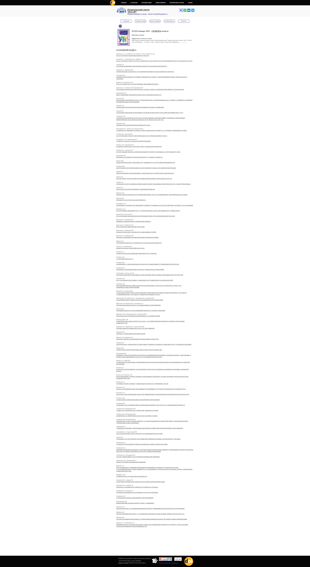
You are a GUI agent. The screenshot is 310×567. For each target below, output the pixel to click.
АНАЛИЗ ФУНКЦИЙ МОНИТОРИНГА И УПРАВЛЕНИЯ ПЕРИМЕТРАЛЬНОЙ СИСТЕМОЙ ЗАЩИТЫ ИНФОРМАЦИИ (151, 519)
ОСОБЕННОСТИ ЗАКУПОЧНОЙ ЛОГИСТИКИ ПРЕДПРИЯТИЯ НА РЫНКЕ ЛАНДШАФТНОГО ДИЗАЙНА (148, 439)
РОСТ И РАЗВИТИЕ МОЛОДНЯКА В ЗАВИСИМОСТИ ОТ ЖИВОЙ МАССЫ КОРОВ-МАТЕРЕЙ (144, 280)
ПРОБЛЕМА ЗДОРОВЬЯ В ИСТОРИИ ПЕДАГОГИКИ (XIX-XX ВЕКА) (137, 487)
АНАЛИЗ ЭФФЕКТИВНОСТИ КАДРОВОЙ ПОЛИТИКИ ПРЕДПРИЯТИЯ (138, 457)
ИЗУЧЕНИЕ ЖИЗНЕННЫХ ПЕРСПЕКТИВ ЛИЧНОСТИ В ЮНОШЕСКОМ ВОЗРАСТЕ (141, 66)
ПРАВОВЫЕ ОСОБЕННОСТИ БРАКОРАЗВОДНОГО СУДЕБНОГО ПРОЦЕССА (139, 157)
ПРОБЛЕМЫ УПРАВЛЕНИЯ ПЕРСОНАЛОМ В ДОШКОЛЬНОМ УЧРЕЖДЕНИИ (140, 269)
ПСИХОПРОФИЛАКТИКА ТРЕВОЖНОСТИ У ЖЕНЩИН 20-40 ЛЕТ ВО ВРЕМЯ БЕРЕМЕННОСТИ (145, 162)
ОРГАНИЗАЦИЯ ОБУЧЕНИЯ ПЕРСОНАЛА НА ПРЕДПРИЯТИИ (135, 328)
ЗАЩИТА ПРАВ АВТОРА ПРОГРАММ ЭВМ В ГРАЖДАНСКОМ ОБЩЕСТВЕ (139, 350)
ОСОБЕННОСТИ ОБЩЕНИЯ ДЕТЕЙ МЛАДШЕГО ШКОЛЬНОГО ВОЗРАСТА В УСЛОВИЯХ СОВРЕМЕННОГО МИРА (151, 130)
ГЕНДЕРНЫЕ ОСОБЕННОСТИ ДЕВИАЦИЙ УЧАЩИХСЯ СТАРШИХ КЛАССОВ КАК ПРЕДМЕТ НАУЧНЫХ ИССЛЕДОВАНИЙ (154, 205)
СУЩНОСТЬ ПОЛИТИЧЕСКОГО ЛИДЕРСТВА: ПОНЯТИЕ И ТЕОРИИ (137, 410)
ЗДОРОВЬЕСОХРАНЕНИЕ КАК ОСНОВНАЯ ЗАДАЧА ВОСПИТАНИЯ (137, 492)
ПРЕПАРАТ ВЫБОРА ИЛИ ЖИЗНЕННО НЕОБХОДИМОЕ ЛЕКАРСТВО (137, 339)
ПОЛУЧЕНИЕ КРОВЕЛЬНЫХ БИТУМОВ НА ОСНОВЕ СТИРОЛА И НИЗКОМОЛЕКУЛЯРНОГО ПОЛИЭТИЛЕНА (150, 89)
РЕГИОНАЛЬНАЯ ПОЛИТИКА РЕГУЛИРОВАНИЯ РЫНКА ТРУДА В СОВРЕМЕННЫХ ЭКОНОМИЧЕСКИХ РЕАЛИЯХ (151, 194)
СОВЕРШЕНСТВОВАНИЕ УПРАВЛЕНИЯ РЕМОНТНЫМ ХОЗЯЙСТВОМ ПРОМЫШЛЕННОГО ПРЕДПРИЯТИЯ (149, 428)
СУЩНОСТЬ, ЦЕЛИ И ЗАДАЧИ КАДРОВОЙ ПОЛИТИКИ (133, 141)
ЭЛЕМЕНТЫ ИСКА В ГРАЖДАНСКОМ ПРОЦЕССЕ (131, 476)
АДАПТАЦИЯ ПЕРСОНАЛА (124, 259)
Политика (120, 562)
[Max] (181, 10)
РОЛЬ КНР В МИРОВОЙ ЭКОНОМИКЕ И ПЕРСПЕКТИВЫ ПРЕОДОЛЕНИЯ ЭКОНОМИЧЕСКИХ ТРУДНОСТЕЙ (149, 275)
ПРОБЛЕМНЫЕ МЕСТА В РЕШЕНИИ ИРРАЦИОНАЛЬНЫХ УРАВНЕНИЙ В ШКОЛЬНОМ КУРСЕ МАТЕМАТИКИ (150, 508)
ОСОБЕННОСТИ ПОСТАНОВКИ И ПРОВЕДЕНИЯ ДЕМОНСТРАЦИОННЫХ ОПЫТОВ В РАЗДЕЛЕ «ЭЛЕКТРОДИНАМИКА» (153, 184)
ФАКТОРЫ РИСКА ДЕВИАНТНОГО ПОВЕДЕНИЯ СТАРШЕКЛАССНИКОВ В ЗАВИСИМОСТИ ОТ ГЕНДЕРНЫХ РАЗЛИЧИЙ (153, 344)
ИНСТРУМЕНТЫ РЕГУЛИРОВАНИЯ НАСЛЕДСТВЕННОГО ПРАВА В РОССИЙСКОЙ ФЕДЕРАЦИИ (146, 168)
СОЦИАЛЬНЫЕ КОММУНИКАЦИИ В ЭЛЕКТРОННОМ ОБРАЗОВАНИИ (138, 400)
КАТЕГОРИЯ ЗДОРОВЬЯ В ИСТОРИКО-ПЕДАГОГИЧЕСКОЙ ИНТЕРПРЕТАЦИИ (140, 482)
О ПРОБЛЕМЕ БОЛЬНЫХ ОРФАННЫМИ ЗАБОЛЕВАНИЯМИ (134, 498)
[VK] (188, 10)
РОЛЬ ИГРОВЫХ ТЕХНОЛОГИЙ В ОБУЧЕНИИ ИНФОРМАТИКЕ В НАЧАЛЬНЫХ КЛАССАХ (144, 178)
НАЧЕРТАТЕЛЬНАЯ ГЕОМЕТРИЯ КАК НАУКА (130, 248)
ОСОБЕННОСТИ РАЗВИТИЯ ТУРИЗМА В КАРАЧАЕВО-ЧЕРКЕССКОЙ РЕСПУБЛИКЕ (142, 444)
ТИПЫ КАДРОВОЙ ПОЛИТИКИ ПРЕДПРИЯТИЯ (131, 462)
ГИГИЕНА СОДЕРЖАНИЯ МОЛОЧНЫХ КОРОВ (130, 334)
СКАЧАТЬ (156, 31)
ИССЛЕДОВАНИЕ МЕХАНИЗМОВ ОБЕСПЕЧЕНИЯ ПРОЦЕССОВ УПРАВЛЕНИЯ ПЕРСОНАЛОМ (145, 216)
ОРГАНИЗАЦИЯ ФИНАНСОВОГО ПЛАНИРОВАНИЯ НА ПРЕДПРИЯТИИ (138, 305)
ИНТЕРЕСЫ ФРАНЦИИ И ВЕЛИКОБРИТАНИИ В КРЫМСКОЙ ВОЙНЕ (137, 237)
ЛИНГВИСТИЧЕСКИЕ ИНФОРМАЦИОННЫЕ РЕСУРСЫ (133, 125)
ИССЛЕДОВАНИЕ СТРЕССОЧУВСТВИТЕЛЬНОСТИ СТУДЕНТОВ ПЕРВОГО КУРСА (141, 136)
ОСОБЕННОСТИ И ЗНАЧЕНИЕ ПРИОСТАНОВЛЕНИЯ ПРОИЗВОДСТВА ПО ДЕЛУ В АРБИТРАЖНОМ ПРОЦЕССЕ (150, 405)
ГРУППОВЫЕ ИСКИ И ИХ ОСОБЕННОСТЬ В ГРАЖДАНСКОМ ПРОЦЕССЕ (139, 243)
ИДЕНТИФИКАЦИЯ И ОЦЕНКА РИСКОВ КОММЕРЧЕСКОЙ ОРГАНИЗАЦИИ (139, 300)
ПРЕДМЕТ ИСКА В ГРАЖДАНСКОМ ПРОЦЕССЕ (131, 200)
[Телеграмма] (192, 10)
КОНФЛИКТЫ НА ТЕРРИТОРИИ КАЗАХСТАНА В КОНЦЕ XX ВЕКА (137, 416)
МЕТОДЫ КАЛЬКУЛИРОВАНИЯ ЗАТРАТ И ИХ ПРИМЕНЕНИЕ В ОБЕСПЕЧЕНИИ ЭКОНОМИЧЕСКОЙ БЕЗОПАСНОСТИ (152, 394)
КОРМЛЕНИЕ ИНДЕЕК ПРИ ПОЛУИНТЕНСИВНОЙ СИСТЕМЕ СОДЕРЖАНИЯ (140, 107)
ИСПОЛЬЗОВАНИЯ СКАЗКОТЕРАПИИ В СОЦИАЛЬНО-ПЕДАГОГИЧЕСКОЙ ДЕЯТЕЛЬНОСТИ (145, 173)
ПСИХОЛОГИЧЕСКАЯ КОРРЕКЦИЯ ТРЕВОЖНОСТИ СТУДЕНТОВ (136, 253)
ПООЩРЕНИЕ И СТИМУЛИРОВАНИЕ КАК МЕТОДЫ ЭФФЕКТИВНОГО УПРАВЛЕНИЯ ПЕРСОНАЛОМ (147, 264)
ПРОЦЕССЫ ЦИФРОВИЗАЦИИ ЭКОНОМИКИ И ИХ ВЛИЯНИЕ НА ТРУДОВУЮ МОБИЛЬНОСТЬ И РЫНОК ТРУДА (151, 389)
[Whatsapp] (184, 10)
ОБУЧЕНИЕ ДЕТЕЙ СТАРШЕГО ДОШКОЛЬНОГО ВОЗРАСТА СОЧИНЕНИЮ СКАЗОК (142, 384)
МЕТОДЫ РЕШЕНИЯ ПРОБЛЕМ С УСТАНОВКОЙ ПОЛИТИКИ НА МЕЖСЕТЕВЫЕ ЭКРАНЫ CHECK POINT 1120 (150, 514)
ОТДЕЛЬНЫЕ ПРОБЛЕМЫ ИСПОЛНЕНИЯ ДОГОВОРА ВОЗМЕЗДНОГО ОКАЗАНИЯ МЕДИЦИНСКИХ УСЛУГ (149, 112)
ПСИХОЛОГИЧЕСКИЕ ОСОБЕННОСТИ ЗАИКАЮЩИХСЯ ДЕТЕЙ (136, 232)
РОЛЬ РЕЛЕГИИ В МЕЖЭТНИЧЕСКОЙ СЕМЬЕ (130, 227)
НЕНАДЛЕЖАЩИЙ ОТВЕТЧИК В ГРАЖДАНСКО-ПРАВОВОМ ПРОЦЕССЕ (139, 95)
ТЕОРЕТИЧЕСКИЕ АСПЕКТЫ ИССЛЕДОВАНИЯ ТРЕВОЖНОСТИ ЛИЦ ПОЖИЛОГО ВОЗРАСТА (145, 71)
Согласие (126, 562)
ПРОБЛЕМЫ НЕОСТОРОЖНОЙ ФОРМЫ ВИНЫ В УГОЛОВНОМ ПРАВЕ (138, 316)
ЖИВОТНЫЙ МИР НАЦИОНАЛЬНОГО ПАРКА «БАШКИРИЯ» (135, 503)
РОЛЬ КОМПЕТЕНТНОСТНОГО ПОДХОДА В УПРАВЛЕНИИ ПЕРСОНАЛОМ (139, 433)
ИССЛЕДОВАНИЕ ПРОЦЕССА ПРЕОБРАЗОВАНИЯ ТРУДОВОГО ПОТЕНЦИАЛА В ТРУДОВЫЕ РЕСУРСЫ (148, 152)
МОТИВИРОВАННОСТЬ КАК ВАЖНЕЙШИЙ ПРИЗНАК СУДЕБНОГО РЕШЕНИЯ (140, 310)
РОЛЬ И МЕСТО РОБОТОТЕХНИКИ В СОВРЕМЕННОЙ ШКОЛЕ (135, 189)
